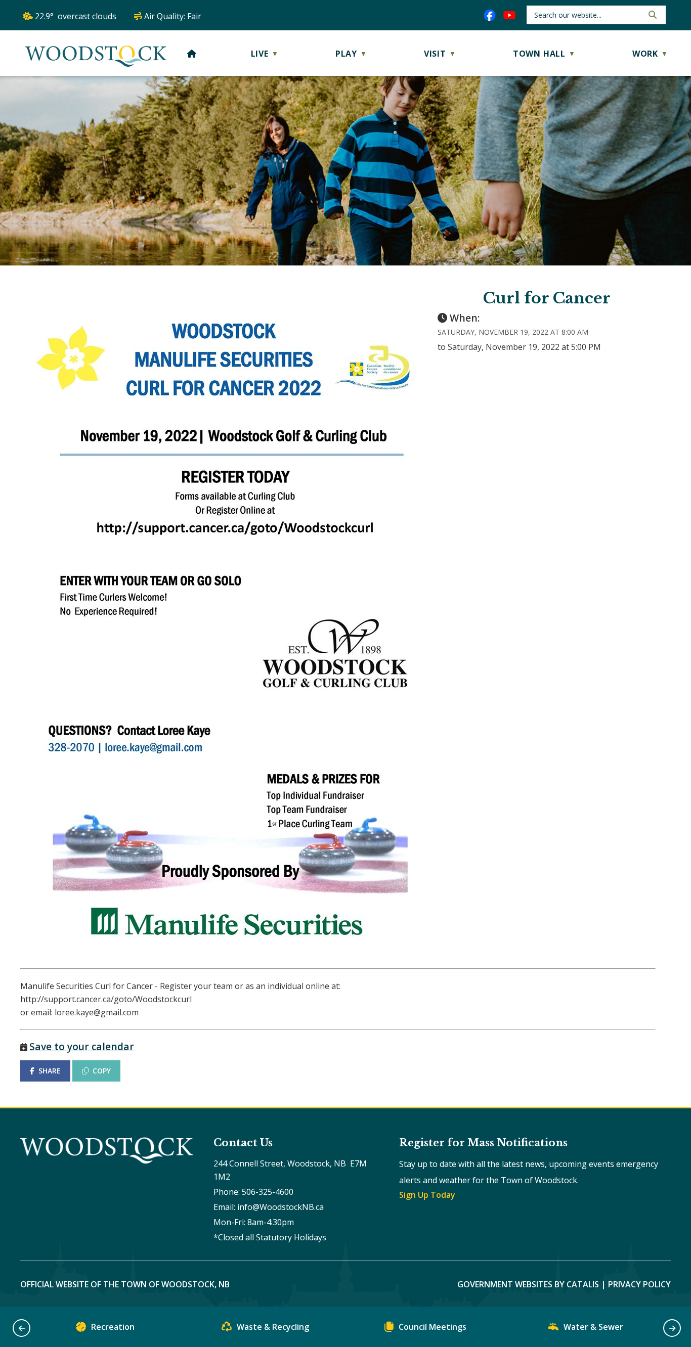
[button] (651, 15)
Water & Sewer (593, 1326)
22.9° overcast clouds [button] (75, 16)
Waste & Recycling (273, 1326)
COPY (102, 1070)
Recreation (113, 1326)
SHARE (49, 1070)
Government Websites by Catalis (528, 1284)
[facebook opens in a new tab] (490, 15)
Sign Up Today (427, 1194)
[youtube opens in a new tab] (509, 15)
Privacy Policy (639, 1284)
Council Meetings (432, 1326)
